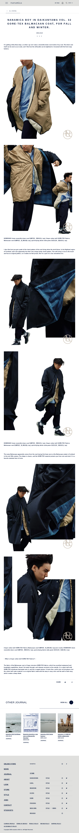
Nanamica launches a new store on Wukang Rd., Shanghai (30, 736)
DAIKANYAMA (34, 778)
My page (57, 2)
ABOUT (7, 779)
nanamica (33, 763)
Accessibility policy (10, 826)
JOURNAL (8, 774)
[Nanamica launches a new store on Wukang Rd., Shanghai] (31, 723)
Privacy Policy (33, 823)
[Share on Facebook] (72, 682)
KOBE (31, 798)
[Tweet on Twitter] (65, 682)
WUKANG (32, 813)
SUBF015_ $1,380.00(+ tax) (46, 648)
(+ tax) (37, 238)
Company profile (9, 823)
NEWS (6, 769)
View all (63, 702)
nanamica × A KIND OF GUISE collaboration (64, 735)
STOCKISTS (8, 810)
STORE (6, 790)
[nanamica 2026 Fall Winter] (13, 723)
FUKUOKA (33, 803)
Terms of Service (21, 823)
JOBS (6, 800)
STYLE (6, 795)
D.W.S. (32, 783)
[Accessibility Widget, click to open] (77, 3)
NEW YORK (33, 808)
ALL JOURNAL (13, 11)
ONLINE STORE (10, 764)
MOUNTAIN (33, 788)
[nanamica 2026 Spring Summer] (48, 723)
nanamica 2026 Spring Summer (46, 735)
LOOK (6, 784)
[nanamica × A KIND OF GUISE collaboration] (65, 723)
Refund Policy (44, 823)
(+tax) (37, 443)
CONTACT (8, 805)
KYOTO (32, 793)
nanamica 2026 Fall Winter (13, 734)
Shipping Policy (56, 823)
